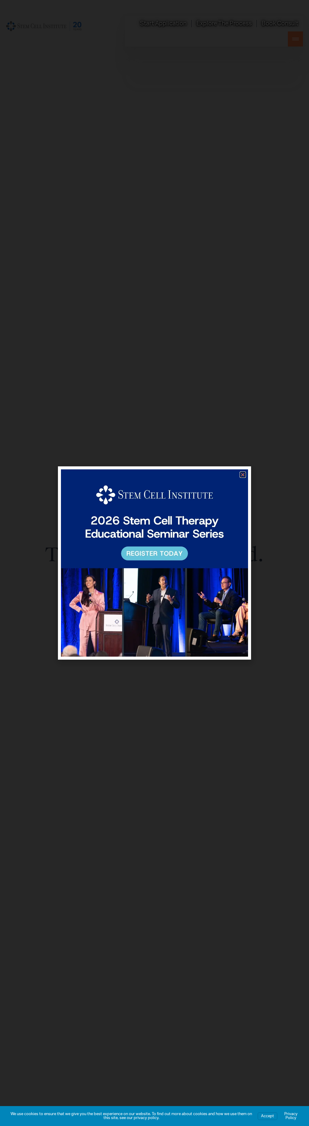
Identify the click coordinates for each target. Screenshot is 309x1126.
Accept (267, 1116)
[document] (154, 563)
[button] (243, 474)
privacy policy (146, 1118)
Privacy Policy (291, 1116)
